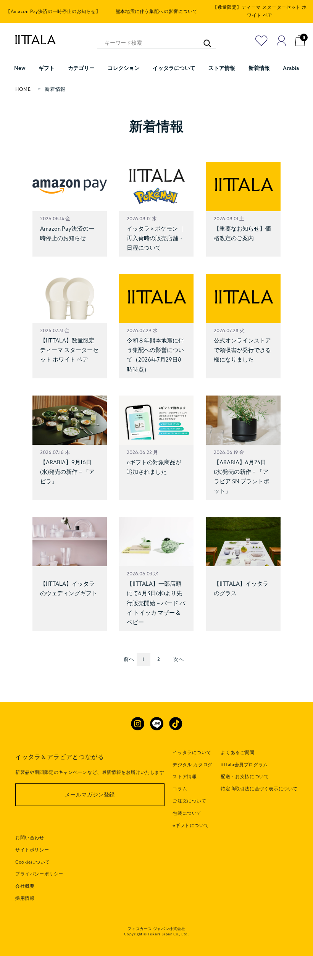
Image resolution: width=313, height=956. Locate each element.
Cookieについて (32, 862)
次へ (178, 659)
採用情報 (24, 898)
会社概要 (24, 886)
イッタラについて (192, 752)
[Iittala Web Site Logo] (32, 39)
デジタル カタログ (192, 764)
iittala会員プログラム (244, 764)
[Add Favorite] (261, 41)
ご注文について (189, 801)
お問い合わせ (29, 837)
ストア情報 (185, 776)
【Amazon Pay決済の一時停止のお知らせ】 (53, 11)
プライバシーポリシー (39, 874)
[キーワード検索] (203, 39)
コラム (180, 788)
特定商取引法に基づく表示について (259, 788)
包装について (187, 813)
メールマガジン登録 (90, 794)
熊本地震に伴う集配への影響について (156, 11)
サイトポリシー (32, 850)
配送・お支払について (245, 776)
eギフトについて (191, 825)
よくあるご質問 (237, 752)
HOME (23, 89)
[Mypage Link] (281, 41)
